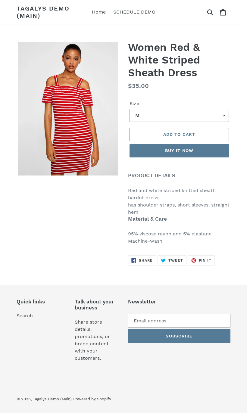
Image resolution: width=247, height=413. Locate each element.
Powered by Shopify (92, 399)
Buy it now (179, 150)
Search (25, 315)
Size (134, 103)
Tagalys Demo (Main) (43, 12)
